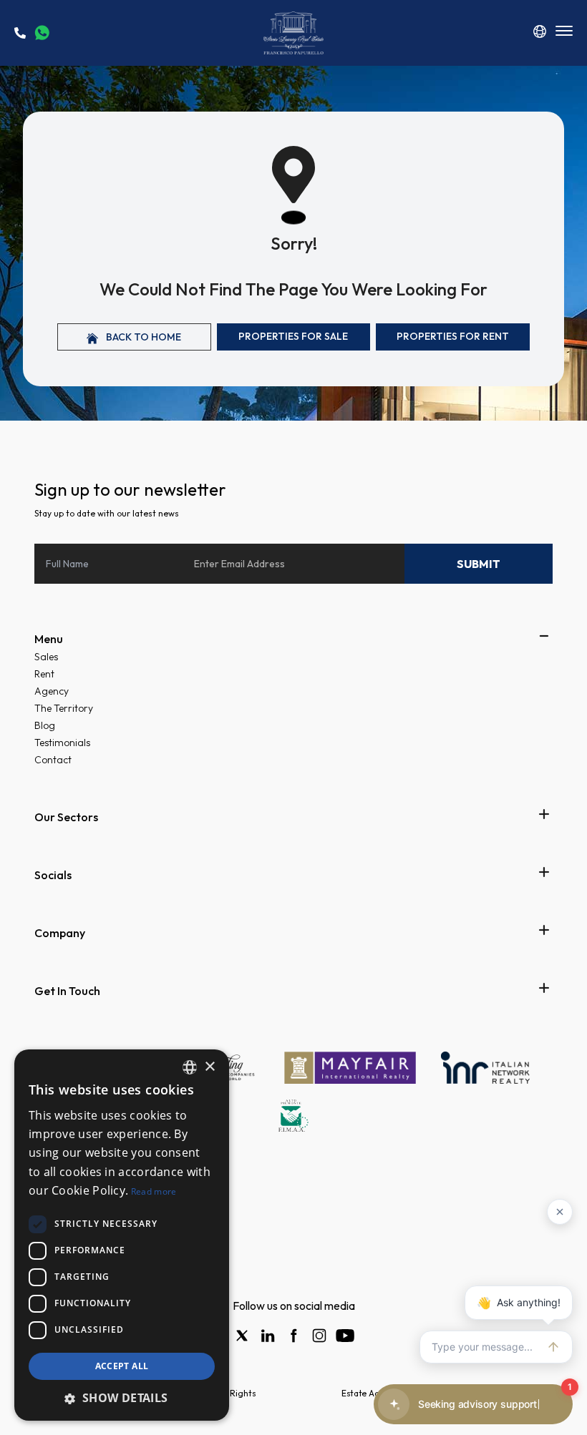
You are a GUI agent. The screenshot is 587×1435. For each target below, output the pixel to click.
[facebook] (293, 1335)
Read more (154, 1191)
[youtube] (345, 1335)
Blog (44, 725)
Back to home (142, 336)
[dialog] (121, 1235)
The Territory (63, 708)
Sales (46, 656)
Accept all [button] (122, 1366)
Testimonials (62, 742)
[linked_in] (268, 1335)
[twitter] (242, 1335)
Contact (53, 759)
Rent (44, 673)
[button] (122, 1397)
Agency (51, 691)
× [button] (209, 1067)
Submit (478, 564)
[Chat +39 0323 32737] (41, 33)
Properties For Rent (453, 336)
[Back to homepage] (293, 32)
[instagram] (319, 1335)
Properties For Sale (293, 336)
